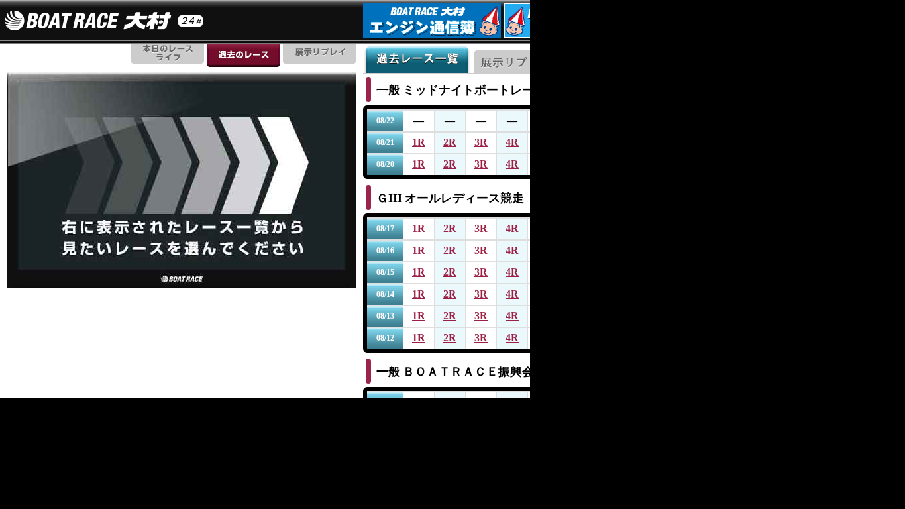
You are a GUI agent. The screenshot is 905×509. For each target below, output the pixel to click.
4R (512, 142)
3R (481, 142)
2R (449, 142)
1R (418, 142)
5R (543, 142)
